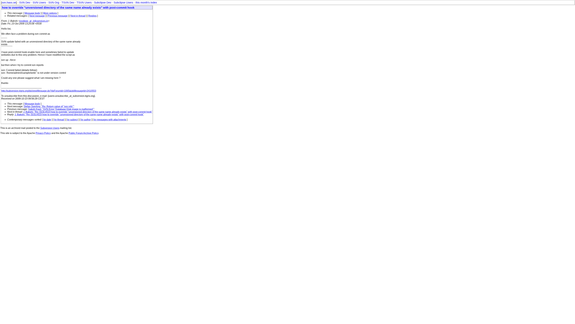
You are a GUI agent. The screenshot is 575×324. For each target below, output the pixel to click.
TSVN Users (84, 2)
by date (47, 119)
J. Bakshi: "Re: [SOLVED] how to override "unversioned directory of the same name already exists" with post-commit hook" (87, 112)
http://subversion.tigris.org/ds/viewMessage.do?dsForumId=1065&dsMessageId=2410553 (48, 91)
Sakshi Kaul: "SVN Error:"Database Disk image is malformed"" (61, 109)
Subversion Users (49, 128)
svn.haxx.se (9, 2)
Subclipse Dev (102, 2)
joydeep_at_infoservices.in (34, 21)
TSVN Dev (68, 2)
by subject (72, 119)
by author (86, 119)
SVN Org (53, 2)
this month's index (146, 2)
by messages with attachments (110, 119)
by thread (59, 119)
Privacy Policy (43, 133)
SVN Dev (24, 2)
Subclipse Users (123, 2)
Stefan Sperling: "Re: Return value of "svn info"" (49, 106)
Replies (92, 16)
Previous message (58, 16)
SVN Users (39, 2)
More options (50, 13)
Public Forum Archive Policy (83, 133)
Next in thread (78, 16)
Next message (37, 16)
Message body (32, 13)
